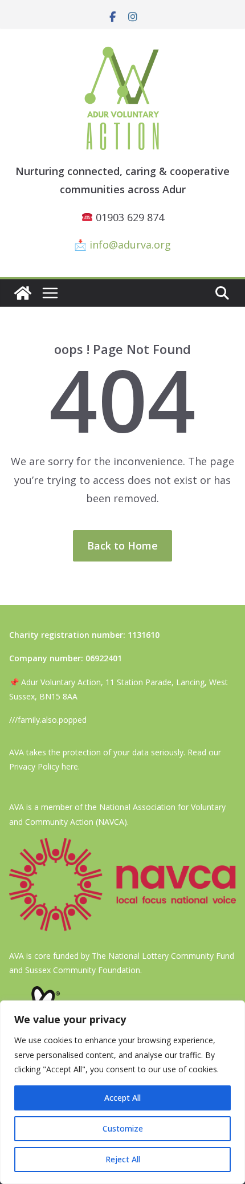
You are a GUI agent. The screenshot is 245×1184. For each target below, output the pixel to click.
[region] (122, 1092)
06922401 (103, 658)
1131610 (144, 634)
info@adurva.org (130, 244)
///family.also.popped (48, 719)
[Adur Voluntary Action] (22, 293)
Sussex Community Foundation (82, 970)
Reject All (122, 1159)
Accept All (122, 1097)
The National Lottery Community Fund (163, 955)
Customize (123, 1128)
